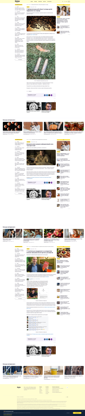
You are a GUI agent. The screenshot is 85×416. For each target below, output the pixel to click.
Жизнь (30, 4)
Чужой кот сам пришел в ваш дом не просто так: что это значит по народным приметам (20, 270)
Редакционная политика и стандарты (57, 388)
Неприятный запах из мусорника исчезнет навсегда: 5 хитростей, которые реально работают (20, 280)
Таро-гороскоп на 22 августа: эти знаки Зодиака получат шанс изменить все (20, 255)
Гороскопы (49, 1)
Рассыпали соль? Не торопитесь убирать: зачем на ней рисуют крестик (20, 13)
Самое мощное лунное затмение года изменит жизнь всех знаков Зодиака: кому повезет (20, 56)
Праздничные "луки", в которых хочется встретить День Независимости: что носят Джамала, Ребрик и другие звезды (20, 40)
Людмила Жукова (5, 134)
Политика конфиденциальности (57, 392)
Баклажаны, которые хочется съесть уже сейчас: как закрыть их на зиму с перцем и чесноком (20, 9)
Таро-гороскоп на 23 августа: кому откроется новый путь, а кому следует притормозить (19, 51)
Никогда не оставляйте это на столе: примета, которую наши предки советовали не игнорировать (19, 154)
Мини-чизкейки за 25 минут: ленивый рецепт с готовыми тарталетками (19, 250)
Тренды (35, 1)
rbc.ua (69, 1)
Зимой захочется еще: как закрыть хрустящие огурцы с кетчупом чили (19, 46)
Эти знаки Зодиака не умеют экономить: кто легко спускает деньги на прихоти (19, 185)
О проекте (47, 388)
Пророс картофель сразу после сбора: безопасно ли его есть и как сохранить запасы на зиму (20, 190)
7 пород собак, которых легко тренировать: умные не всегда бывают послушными (19, 295)
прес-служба (33, 34)
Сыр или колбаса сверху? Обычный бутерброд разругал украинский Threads (19, 290)
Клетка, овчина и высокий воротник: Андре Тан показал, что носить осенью (20, 285)
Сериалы (30, 139)
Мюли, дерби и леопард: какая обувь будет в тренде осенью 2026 (19, 164)
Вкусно (44, 1)
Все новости (20, 59)
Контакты (47, 389)
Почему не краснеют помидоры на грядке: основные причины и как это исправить (20, 29)
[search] (62, 1)
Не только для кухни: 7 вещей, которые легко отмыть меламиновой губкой (19, 148)
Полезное (40, 1)
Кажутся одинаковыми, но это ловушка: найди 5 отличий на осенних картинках (32, 132)
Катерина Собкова (66, 134)
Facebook (47, 276)
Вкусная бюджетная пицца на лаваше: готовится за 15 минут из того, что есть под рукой (20, 275)
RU (66, 1)
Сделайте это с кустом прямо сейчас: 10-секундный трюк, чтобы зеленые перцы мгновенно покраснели (20, 175)
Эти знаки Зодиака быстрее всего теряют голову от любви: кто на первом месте (20, 34)
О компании (47, 392)
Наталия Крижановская (26, 134)
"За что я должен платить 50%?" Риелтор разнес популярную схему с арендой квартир (20, 265)
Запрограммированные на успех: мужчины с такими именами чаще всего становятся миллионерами (20, 169)
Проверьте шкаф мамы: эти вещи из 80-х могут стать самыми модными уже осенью (20, 24)
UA (64, 1)
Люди (32, 1)
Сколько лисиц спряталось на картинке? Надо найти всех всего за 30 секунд (20, 180)
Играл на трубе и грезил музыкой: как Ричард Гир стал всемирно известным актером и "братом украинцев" (20, 19)
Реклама (47, 393)
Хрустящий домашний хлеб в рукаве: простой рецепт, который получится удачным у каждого (53, 132)
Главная (28, 4)
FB (44, 95)
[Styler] (17, 1)
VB (51, 95)
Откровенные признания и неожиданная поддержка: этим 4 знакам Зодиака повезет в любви (20, 260)
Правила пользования (55, 389)
